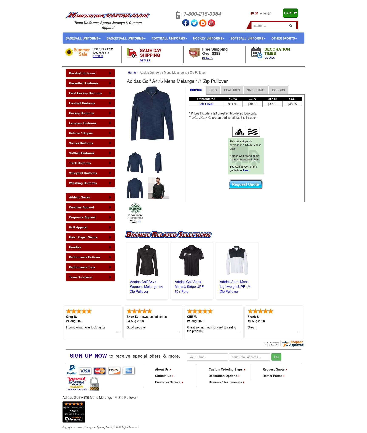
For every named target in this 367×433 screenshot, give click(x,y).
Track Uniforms (80, 163)
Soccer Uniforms (81, 143)
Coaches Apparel (81, 207)
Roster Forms (273, 376)
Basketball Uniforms (125, 38)
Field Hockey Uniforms (85, 93)
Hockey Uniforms (207, 38)
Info (213, 90)
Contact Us (163, 376)
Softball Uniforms (246, 38)
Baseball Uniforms (82, 38)
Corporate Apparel (82, 217)
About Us (162, 369)
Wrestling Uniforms (83, 183)
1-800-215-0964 (202, 13)
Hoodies (75, 247)
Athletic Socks (79, 197)
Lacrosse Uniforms (82, 123)
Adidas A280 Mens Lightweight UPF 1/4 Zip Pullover (235, 286)
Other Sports (283, 38)
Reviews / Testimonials (226, 382)
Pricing (196, 90)
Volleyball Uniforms (83, 173)
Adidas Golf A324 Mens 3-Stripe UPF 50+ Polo (189, 286)
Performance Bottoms (84, 257)
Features (232, 90)
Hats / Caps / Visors (83, 237)
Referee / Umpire (81, 133)
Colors (278, 90)
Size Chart (256, 90)
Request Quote (274, 369)
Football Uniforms (168, 38)
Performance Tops (82, 267)
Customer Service (168, 382)
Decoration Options (223, 376)
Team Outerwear (80, 277)
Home (132, 72)
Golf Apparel (78, 227)
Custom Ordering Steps (226, 369)
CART (289, 13)
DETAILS (98, 56)
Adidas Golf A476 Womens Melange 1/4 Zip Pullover (146, 286)
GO (276, 357)
